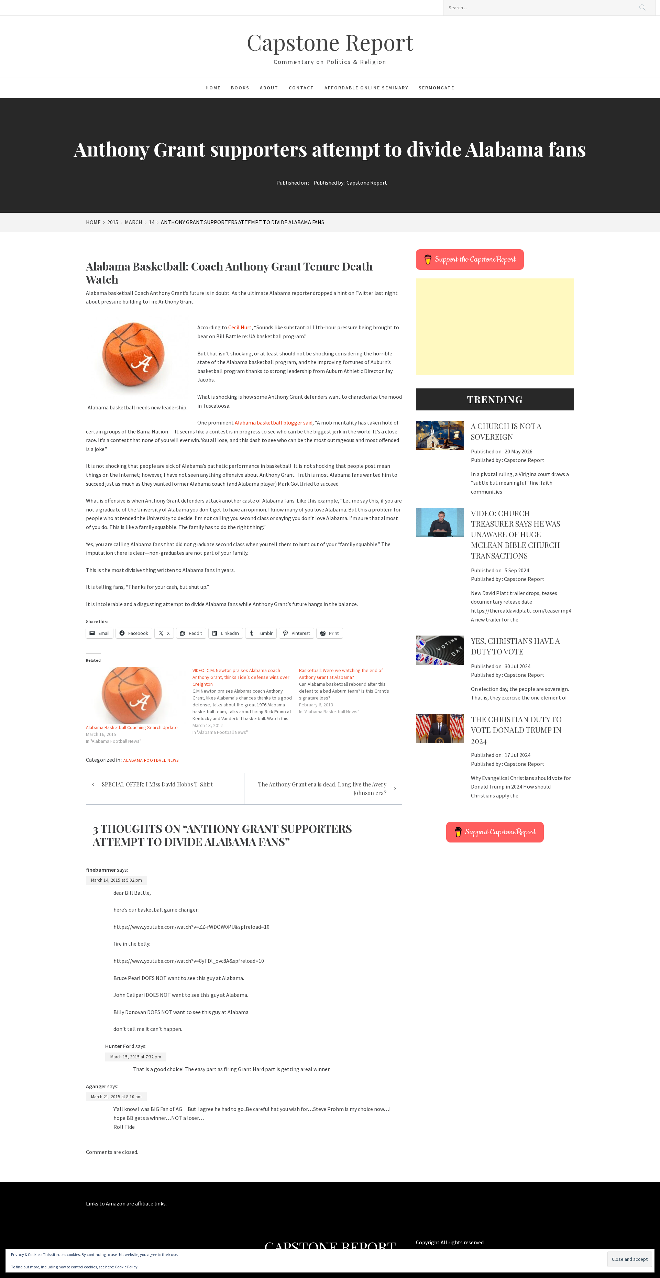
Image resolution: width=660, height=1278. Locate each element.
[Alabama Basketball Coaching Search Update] (136, 695)
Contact (301, 88)
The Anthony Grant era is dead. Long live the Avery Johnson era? (322, 789)
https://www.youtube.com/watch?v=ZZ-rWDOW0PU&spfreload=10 (191, 926)
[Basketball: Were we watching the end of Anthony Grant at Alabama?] (352, 691)
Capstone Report (330, 41)
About (269, 88)
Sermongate (436, 88)
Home (213, 88)
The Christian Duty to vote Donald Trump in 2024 (516, 730)
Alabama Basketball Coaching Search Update (132, 727)
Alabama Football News (151, 760)
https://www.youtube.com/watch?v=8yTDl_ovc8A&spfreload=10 (188, 960)
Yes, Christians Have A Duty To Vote (515, 646)
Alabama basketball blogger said (273, 422)
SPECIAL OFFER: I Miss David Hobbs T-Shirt (157, 784)
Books (240, 88)
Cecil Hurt (240, 327)
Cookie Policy (126, 1266)
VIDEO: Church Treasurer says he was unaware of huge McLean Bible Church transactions (515, 534)
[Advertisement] (495, 326)
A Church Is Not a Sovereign (506, 431)
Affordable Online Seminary (366, 88)
